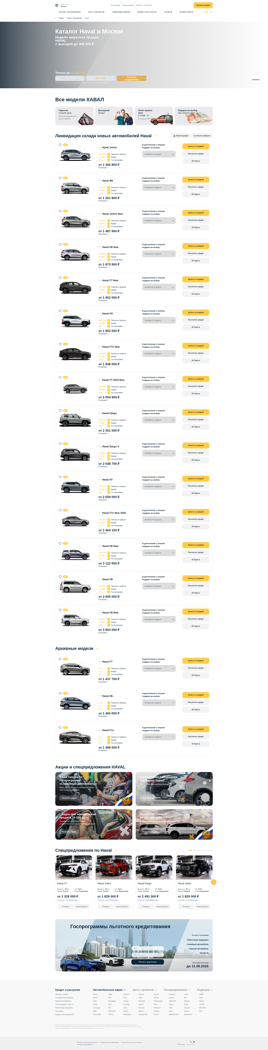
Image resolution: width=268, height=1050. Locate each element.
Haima (171, 998)
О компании (115, 5)
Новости (139, 5)
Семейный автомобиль (198, 944)
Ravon (141, 1004)
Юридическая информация (109, 1042)
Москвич (202, 1008)
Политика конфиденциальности (88, 1042)
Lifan (95, 1001)
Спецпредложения (121, 12)
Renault (141, 1008)
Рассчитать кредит (196, 154)
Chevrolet (111, 1011)
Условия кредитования (85, 1044)
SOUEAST (188, 1014)
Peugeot (142, 1001)
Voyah (201, 1001)
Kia (109, 1008)
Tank (201, 998)
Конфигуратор (186, 12)
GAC (110, 1004)
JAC (109, 998)
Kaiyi (171, 1011)
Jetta (170, 1008)
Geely (95, 998)
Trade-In (168, 12)
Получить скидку (69, 798)
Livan (186, 994)
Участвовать (147, 798)
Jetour (171, 1004)
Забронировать (82, 906)
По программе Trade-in (64, 1004)
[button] (213, 882)
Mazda (125, 1011)
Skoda (141, 1011)
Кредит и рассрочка (147, 12)
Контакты (148, 5)
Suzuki (156, 994)
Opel (140, 998)
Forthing (172, 994)
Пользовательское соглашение (131, 1042)
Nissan (141, 994)
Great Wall (97, 1014)
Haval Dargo (144, 883)
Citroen (111, 1014)
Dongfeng (112, 1001)
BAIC (156, 1004)
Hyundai (126, 1004)
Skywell (187, 1008)
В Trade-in (196, 161)
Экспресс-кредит (203, 5)
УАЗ (200, 1011)
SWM (201, 994)
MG (185, 998)
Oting (186, 1004)
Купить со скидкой (196, 146)
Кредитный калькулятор (64, 1014)
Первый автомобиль (199, 949)
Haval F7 (62, 883)
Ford (125, 998)
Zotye (110, 994)
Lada (125, 1008)
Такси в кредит (128, 5)
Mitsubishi (127, 1014)
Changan (96, 1008)
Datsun (126, 994)
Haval (95, 1004)
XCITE (201, 1004)
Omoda (186, 1001)
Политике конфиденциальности (98, 83)
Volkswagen (158, 1001)
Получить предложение (132, 78)
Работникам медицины (198, 940)
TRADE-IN (204, 953)
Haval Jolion (104, 883)
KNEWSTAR (173, 1014)
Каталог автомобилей (70, 12)
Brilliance (157, 1008)
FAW (95, 1011)
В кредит (65, 906)
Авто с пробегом (96, 12)
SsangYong (143, 1014)
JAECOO (172, 1001)
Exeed (156, 1014)
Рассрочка (59, 1011)
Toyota (156, 998)
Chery (95, 994)
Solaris (186, 1011)
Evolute (156, 1011)
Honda (125, 1001)
